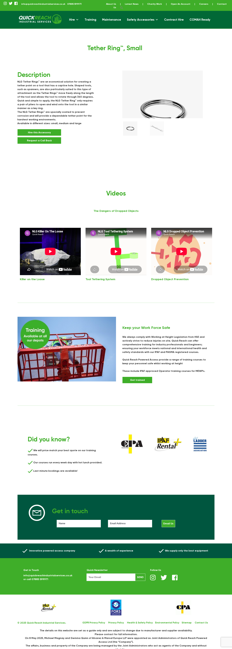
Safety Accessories (140, 19)
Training (90, 19)
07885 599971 (40, 579)
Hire (72, 19)
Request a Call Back (48, 140)
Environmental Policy (167, 622)
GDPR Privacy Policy (93, 622)
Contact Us (201, 622)
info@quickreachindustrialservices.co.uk (43, 4)
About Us (111, 4)
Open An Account (180, 4)
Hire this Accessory (48, 132)
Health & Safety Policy (140, 622)
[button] (121, 7)
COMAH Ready (200, 19)
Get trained (137, 379)
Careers (203, 4)
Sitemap (187, 622)
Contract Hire (174, 19)
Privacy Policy (116, 622)
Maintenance (111, 19)
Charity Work (154, 4)
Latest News (131, 4)
